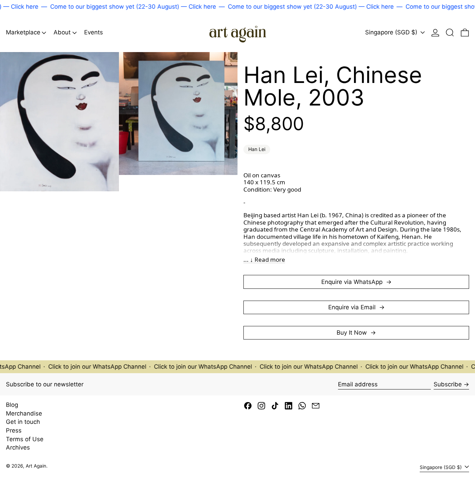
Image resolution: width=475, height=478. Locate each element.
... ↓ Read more (264, 259)
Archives (18, 447)
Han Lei (256, 149)
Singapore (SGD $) (392, 32)
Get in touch (23, 421)
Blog (12, 404)
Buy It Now (353, 332)
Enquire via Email (352, 307)
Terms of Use (24, 439)
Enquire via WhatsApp (352, 281)
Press (14, 430)
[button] (449, 32)
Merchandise (24, 413)
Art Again (36, 466)
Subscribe (448, 384)
